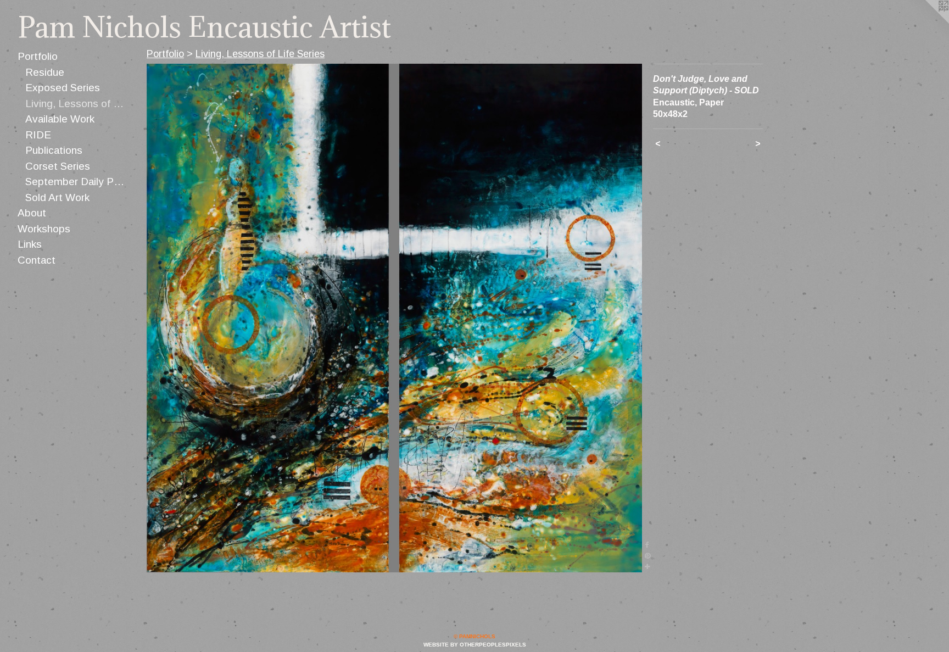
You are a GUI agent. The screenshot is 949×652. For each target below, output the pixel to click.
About (32, 213)
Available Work (59, 119)
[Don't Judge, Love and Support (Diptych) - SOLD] (394, 318)
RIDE (38, 135)
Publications (53, 150)
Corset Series (57, 166)
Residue (44, 72)
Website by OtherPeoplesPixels (474, 645)
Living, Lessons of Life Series (76, 103)
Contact (36, 260)
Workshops (44, 229)
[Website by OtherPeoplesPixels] (927, 22)
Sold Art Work (57, 197)
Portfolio (38, 56)
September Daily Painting (76, 181)
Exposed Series (62, 87)
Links (30, 244)
